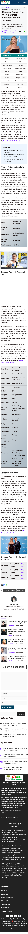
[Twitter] (7, 916)
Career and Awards (11, 157)
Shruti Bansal (11, 625)
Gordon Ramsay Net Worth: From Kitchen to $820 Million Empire (16, 631)
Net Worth (8, 7)
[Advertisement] (14, 291)
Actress (13, 7)
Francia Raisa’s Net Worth (12, 141)
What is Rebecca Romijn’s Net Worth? (14, 151)
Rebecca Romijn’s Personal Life (14, 154)
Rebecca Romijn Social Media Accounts (14, 160)
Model (13, 591)
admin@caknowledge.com (10, 817)
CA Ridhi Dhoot (14, 604)
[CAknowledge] (5, 2)
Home (3, 7)
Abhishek (10, 635)
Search (21, 714)
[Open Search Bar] (18, 2)
